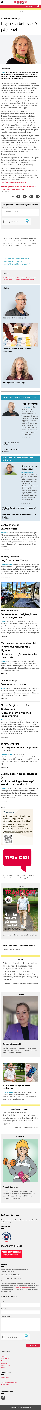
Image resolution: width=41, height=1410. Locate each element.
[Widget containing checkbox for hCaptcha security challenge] (16, 221)
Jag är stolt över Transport (14, 318)
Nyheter (4, 1356)
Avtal (3, 1368)
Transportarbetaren (27, 279)
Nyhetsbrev (5, 1384)
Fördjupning (5, 1358)
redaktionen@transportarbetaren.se (13, 182)
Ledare (17, 279)
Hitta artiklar (29, 6)
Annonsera (5, 1378)
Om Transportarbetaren (9, 1382)
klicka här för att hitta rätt (22, 1287)
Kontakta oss (5, 1380)
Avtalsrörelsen (22, 277)
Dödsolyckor (31, 277)
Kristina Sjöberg (8, 279)
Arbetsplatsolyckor (9, 277)
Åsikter (3, 1361)
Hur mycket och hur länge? (14, 382)
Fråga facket (5, 1365)
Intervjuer (4, 1363)
